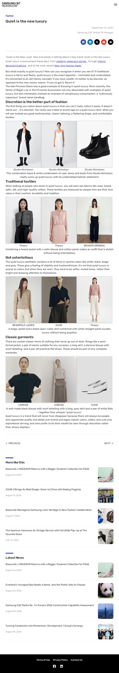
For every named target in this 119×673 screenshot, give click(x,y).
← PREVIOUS (13, 443)
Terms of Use (43, 660)
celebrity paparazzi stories (71, 61)
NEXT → (108, 443)
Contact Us (76, 660)
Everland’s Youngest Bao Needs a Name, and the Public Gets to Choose (45, 584)
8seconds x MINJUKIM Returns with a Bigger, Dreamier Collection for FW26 (47, 468)
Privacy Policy (60, 660)
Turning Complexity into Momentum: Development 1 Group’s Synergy (44, 625)
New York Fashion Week (68, 65)
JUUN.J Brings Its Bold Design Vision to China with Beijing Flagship (43, 489)
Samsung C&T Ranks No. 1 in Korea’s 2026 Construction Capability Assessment (50, 605)
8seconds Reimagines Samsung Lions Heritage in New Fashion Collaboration (49, 509)
